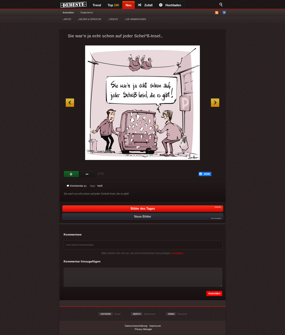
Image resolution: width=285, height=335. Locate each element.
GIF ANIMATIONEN (135, 19)
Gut (71, 174)
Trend (97, 5)
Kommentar (78, 185)
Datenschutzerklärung (136, 326)
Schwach (87, 174)
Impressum (155, 326)
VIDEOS (113, 19)
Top (113, 5)
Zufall (148, 5)
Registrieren (87, 12)
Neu (128, 5)
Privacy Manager (143, 329)
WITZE (67, 19)
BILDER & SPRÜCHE (90, 19)
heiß (99, 185)
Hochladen (173, 5)
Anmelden (68, 12)
